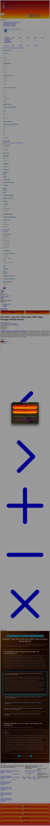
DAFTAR (25, 411)
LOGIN (25, 406)
